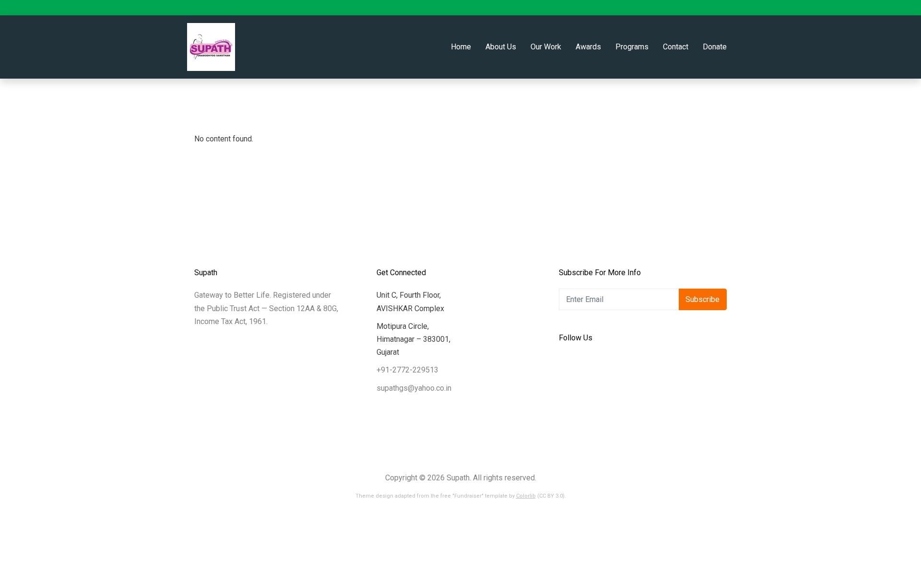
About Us (500, 46)
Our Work (546, 46)
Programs (632, 46)
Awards (588, 46)
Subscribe (702, 299)
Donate (715, 46)
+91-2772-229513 (407, 369)
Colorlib (526, 496)
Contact (675, 46)
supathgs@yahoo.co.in (414, 388)
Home (461, 46)
